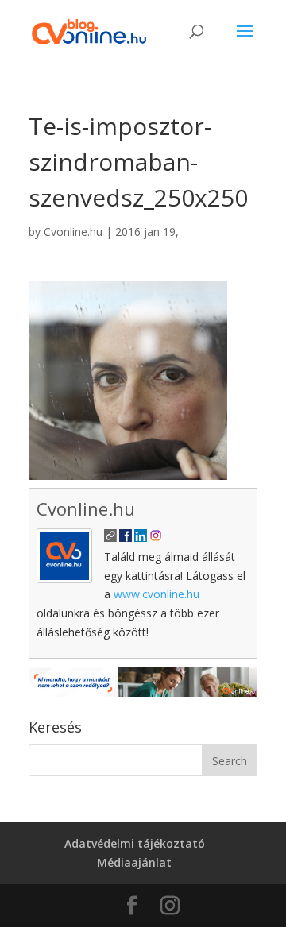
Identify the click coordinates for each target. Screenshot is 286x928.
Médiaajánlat (134, 862)
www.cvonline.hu (156, 593)
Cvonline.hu (73, 231)
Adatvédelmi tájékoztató (134, 843)
